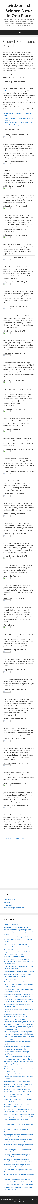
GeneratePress (19, 1201)
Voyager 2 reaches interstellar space (16, 944)
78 (15, 838)
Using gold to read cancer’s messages (17, 1082)
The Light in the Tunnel (12, 1074)
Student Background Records (14, 908)
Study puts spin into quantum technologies (19, 1114)
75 (8, 838)
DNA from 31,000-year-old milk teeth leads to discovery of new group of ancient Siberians (19, 1064)
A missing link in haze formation (15, 1019)
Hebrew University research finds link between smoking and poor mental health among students (18, 984)
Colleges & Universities (11, 925)
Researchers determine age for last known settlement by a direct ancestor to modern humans (18, 939)
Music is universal (10, 979)
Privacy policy (8, 905)
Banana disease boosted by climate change (19, 971)
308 (23, 838)
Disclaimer (7, 902)
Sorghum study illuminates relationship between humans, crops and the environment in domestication (17, 954)
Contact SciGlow (9, 900)
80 (19, 838)
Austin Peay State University (12, 91)
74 (6, 838)
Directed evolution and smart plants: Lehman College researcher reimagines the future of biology (18, 961)
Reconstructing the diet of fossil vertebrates (19, 1185)
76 (11, 838)
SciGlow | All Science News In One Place (19, 10)
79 (17, 838)
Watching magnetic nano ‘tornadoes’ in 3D (18, 1117)
